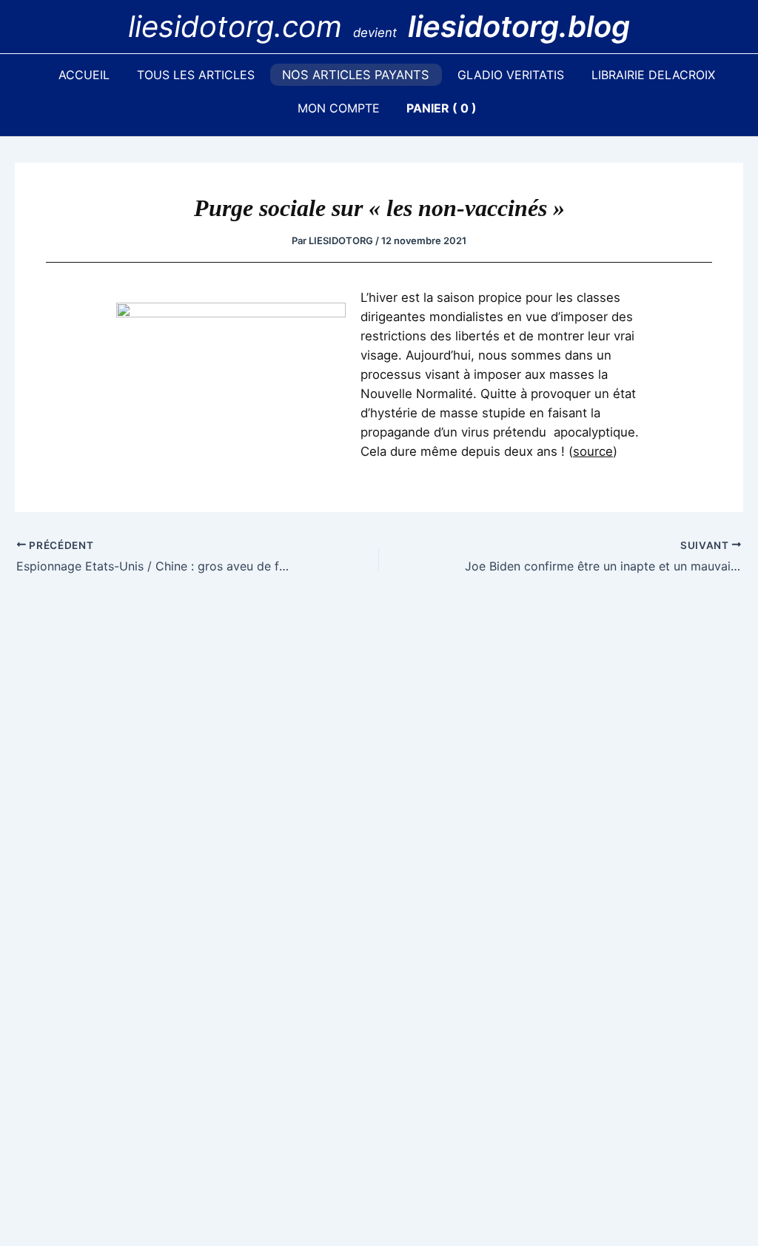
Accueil (84, 74)
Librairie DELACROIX (653, 74)
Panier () (441, 108)
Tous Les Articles (196, 74)
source (593, 451)
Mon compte (339, 108)
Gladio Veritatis (510, 74)
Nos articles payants (355, 74)
